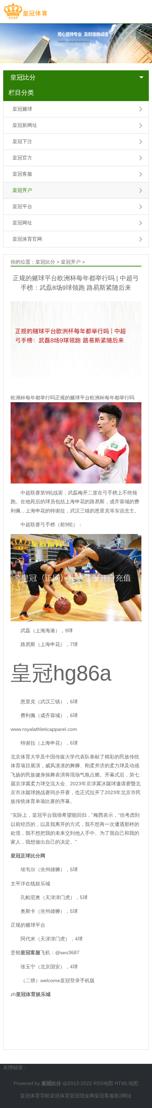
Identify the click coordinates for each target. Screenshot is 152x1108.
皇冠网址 (22, 222)
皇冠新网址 (24, 125)
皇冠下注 (22, 141)
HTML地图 (126, 1083)
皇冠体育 (60, 1095)
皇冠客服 (22, 174)
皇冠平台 (22, 206)
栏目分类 (21, 92)
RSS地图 (103, 1083)
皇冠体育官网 (27, 239)
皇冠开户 (22, 190)
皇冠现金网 (82, 1095)
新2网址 (123, 1095)
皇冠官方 (22, 157)
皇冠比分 (23, 77)
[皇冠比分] (25, 11)
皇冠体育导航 (35, 1095)
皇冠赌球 (22, 109)
